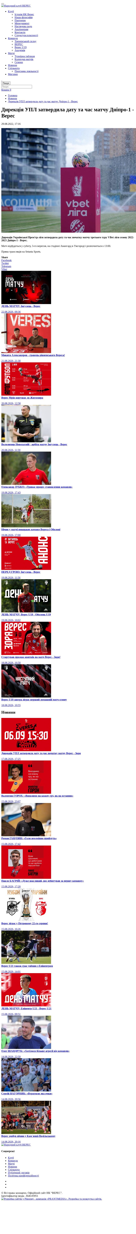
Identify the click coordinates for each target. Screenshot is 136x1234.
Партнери (20, 20)
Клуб (11, 11)
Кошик (6, 89)
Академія (20, 50)
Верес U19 (21, 47)
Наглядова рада (23, 26)
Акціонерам (21, 29)
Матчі (11, 53)
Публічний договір (19, 1172)
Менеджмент (22, 23)
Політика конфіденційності (23, 1175)
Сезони (19, 62)
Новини (12, 65)
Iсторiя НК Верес (24, 14)
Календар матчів (24, 59)
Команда (13, 38)
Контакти (20, 32)
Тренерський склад (25, 41)
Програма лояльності (26, 71)
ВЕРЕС (19, 44)
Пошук (6, 83)
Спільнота (14, 68)
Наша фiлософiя (24, 17)
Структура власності (26, 35)
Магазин (13, 74)
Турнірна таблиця (25, 56)
